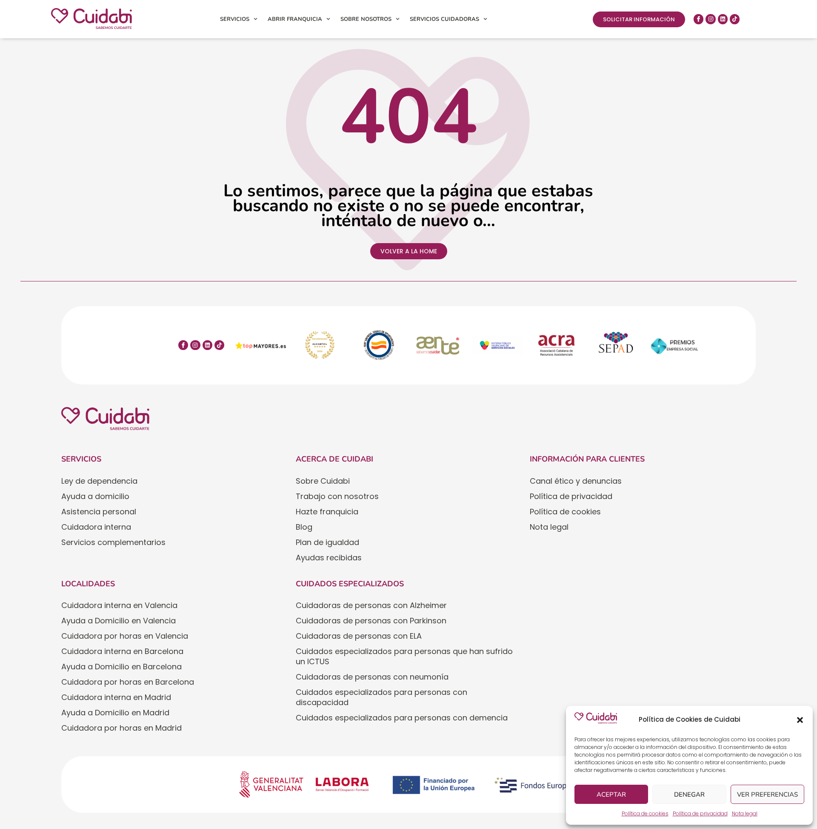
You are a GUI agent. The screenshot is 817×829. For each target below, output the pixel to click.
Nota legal (744, 813)
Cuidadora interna (96, 527)
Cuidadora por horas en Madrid (121, 728)
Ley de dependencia (99, 481)
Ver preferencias (767, 794)
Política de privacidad (700, 813)
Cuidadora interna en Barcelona (122, 651)
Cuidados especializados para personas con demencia (402, 717)
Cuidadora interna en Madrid (116, 697)
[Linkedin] (723, 19)
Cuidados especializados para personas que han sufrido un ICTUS (404, 656)
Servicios (234, 19)
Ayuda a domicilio (95, 496)
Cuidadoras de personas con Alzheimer (371, 605)
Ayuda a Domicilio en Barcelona (121, 666)
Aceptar (611, 794)
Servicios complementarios (113, 542)
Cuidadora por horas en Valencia (124, 636)
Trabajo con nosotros (337, 496)
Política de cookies (645, 813)
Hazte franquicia (327, 511)
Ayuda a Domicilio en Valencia (118, 620)
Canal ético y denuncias (576, 481)
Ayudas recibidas (329, 557)
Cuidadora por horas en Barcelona (127, 682)
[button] (800, 720)
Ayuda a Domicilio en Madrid (115, 712)
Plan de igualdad (327, 542)
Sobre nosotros (365, 19)
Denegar (689, 794)
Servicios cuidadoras (444, 19)
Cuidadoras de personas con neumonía (372, 676)
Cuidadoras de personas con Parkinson (371, 620)
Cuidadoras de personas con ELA (359, 636)
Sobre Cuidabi (323, 481)
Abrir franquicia (295, 19)
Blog (304, 527)
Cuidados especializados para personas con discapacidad (381, 697)
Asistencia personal (98, 511)
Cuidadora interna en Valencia (119, 605)
